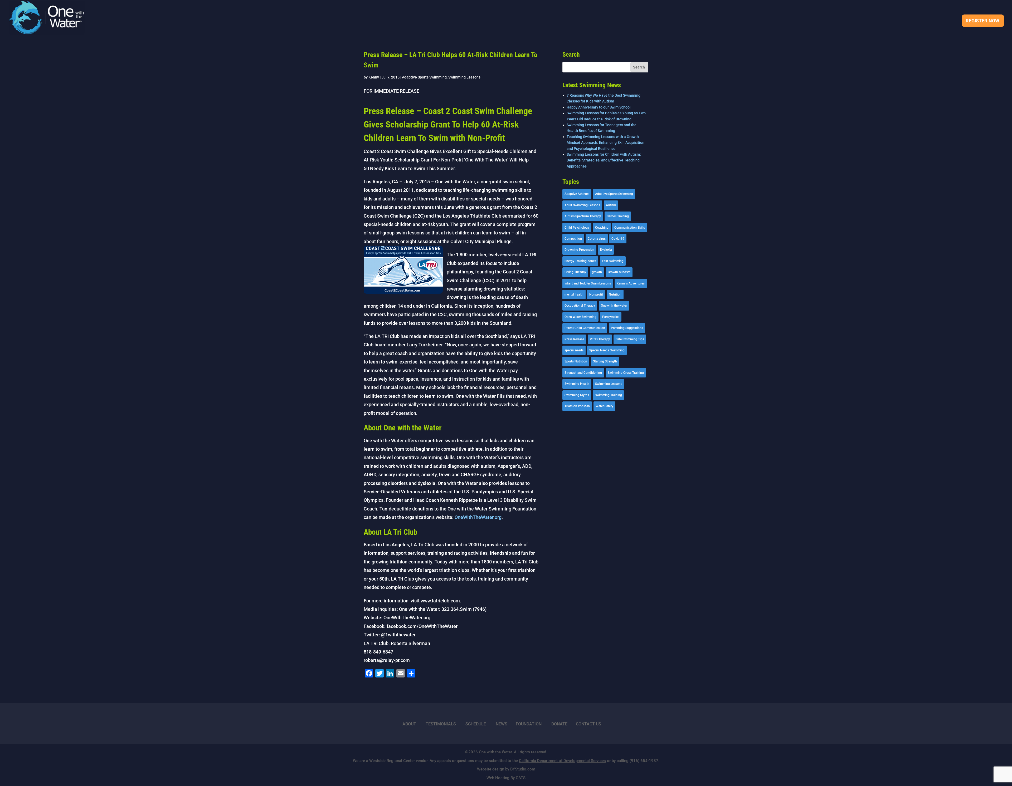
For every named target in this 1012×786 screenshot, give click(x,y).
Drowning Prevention (579, 250)
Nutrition (615, 294)
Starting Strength (605, 361)
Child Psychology (577, 227)
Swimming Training (608, 395)
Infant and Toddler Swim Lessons (588, 283)
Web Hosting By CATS (506, 777)
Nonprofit (596, 294)
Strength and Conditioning (583, 373)
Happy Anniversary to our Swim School (599, 107)
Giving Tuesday (575, 272)
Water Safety (604, 406)
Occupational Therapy (580, 305)
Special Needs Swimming (607, 350)
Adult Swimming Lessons (582, 205)
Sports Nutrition (576, 361)
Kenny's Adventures (631, 283)
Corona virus (597, 238)
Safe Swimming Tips (630, 339)
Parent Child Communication (585, 328)
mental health (574, 294)
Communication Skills (629, 227)
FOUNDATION (529, 723)
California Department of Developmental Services (562, 760)
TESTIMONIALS (441, 723)
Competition (573, 238)
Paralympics (610, 317)
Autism (611, 205)
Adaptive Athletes (577, 194)
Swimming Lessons (464, 77)
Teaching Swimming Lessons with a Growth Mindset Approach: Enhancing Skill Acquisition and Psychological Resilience (605, 143)
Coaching (602, 227)
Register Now (982, 21)
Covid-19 (617, 238)
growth (597, 272)
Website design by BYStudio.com (506, 769)
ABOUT (409, 723)
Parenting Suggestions (627, 328)
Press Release (574, 339)
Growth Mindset (619, 272)
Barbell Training (618, 216)
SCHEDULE (475, 723)
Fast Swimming (613, 261)
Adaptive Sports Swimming (424, 77)
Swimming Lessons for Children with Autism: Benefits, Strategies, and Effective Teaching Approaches (604, 160)
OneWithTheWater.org (478, 517)
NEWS (501, 723)
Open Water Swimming (580, 317)
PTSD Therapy (600, 339)
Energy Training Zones (580, 261)
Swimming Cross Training (626, 373)
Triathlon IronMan (577, 406)
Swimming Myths (577, 395)
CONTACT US (588, 723)
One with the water (614, 305)
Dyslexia (606, 250)
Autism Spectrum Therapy (583, 216)
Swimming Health (577, 384)
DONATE (559, 723)
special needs (574, 350)
